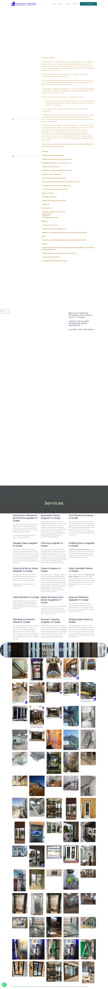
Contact (75, 3)
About (61, 3)
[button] (4, 985)
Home (54, 3)
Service (67, 3)
